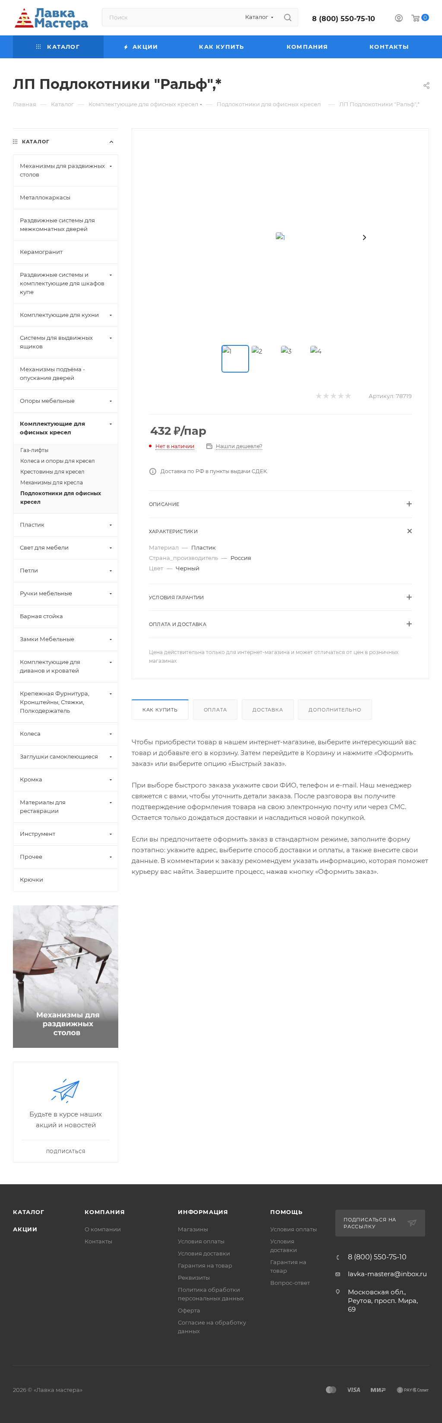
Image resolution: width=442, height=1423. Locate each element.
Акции (25, 1229)
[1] (280, 237)
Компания (105, 1211)
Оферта (189, 1310)
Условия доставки (204, 1253)
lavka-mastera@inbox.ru (387, 1274)
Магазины (193, 1229)
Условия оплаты (201, 1241)
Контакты (98, 1241)
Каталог (28, 1211)
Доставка (268, 710)
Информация (203, 1211)
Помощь (286, 1211)
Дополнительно (335, 710)
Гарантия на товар (205, 1265)
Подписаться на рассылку (370, 1223)
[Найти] (287, 17)
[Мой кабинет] (399, 19)
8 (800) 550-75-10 (343, 19)
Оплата (215, 710)
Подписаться (65, 1151)
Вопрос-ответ (290, 1282)
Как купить (160, 710)
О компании (103, 1229)
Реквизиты (194, 1277)
